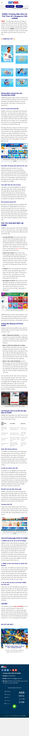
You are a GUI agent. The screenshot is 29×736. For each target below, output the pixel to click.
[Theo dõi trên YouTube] (16, 670)
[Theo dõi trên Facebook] (2, 670)
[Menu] (2, 2)
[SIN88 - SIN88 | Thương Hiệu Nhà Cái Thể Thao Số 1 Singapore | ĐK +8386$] (14, 2)
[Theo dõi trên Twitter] (8, 670)
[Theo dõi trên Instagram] (5, 670)
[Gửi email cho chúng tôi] (10, 670)
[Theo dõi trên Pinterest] (13, 670)
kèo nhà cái (19, 248)
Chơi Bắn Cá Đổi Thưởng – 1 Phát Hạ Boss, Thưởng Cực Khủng (14, 647)
